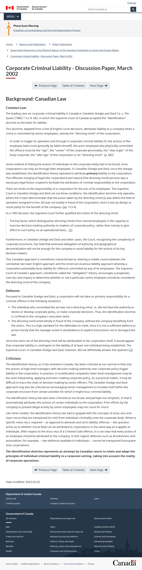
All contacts (11, 518)
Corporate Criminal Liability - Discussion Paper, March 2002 (41, 56)
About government (103, 518)
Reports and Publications (32, 44)
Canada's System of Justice (62, 503)
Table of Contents (73, 85)
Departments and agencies (62, 518)
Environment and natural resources (66, 531)
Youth (97, 551)
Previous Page (48, 85)
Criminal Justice (13, 503)
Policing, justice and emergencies (65, 546)
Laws (96, 498)
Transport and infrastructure (63, 551)
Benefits (9, 546)
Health (9, 551)
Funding (54, 498)
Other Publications (62, 44)
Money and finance (103, 531)
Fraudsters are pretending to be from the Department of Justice (46, 30)
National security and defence (64, 536)
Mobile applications (30, 564)
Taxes (52, 527)
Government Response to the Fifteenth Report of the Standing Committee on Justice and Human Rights (64, 50)
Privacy (91, 564)
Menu (11, 17)
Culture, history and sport (62, 541)
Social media (12, 564)
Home (9, 44)
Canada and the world (104, 527)
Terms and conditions (74, 564)
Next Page (96, 85)
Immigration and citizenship (19, 531)
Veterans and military (104, 546)
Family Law (11, 498)
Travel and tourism (14, 536)
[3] (131, 350)
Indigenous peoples (103, 541)
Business (10, 541)
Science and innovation (105, 536)
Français (131, 2)
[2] (70, 230)
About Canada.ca (52, 564)
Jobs (8, 527)
